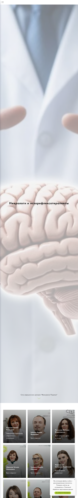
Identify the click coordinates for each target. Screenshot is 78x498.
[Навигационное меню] (3, 2)
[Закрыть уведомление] (74, 479)
